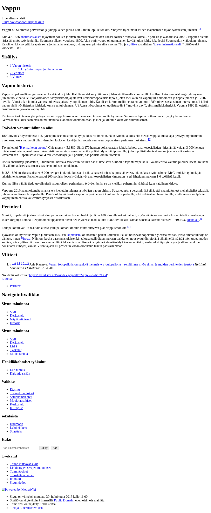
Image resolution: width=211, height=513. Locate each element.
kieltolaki (193, 220)
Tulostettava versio (22, 475)
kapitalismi (74, 235)
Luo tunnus (17, 370)
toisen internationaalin (168, 44)
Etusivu (15, 389)
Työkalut (15, 350)
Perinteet (15, 286)
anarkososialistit (31, 37)
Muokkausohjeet (21, 400)
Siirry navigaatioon (14, 22)
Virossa (25, 238)
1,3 (27, 263)
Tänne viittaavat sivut (24, 464)
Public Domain (64, 500)
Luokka (7, 279)
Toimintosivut (19, 471)
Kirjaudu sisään (20, 373)
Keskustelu (17, 315)
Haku (6, 439)
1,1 (18, 263)
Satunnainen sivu (21, 397)
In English (16, 408)
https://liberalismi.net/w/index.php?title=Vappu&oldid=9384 (68, 275)
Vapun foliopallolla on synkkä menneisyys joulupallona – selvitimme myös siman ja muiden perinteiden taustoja (121, 264)
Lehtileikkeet (18, 427)
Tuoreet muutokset (22, 393)
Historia (15, 323)
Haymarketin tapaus (33, 147)
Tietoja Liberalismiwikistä (26, 507)
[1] (199, 28)
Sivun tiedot (18, 482)
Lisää (13, 346)
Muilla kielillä (19, 353)
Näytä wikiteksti (20, 319)
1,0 (14, 263)
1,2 (23, 263)
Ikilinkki (15, 479)
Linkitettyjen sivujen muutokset (30, 467)
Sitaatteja (16, 431)
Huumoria (16, 424)
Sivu (13, 312)
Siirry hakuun (35, 22)
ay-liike (132, 44)
